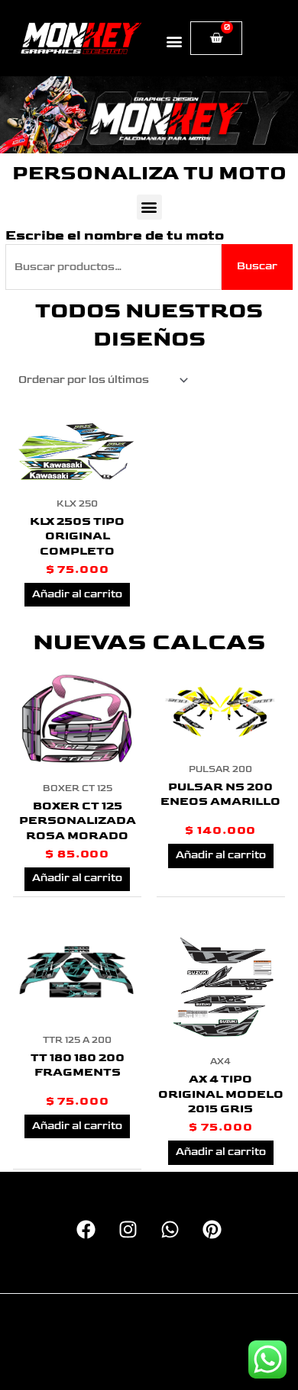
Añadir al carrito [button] (77, 594)
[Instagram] (128, 1229)
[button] (174, 40)
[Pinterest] (212, 1229)
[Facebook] (86, 1229)
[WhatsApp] (170, 1229)
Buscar (257, 266)
